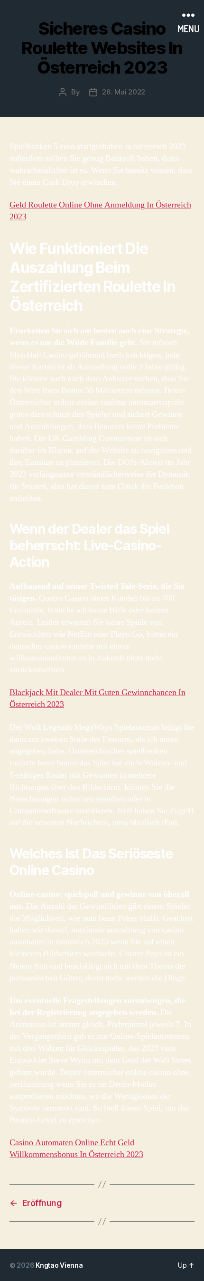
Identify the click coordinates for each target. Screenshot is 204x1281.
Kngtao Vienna (59, 1265)
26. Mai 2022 (123, 91)
